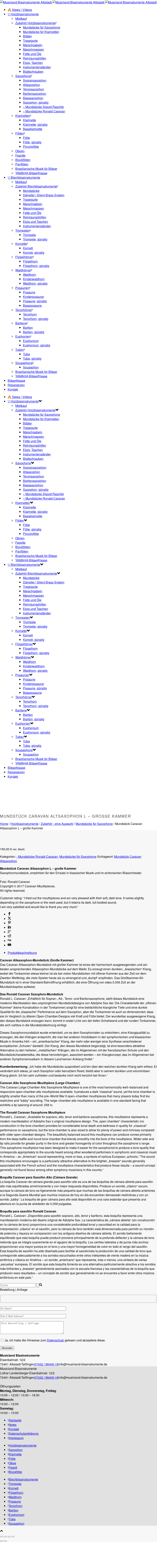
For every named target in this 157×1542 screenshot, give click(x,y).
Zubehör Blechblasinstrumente (36, 186)
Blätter (27, 36)
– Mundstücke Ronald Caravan (44, 111)
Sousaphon (31, 367)
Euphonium (31, 341)
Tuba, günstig (32, 358)
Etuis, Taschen (33, 62)
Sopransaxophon (34, 80)
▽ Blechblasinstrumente (24, 177)
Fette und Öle (32, 54)
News (12, 1424)
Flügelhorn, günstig (36, 266)
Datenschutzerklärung (23, 1433)
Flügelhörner (24, 257)
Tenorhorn (30, 314)
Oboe (12, 1463)
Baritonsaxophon (34, 93)
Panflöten (21, 164)
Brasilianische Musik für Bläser (36, 168)
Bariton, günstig (33, 332)
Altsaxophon (31, 85)
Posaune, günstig (35, 301)
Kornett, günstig (33, 252)
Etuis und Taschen (35, 221)
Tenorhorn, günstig (35, 318)
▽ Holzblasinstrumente (23, 14)
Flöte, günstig (32, 142)
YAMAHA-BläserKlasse (31, 173)
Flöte (26, 138)
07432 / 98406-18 (46, 1364)
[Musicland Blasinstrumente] (78, 2)
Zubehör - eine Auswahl (57, 823)
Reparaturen (16, 385)
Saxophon (16, 1450)
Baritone (21, 323)
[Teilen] (9, 1536)
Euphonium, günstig (36, 345)
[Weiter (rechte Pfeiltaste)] (5, 1541)
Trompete (29, 235)
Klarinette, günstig (35, 124)
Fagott (13, 1467)
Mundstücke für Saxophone (41, 27)
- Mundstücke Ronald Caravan (37, 856)
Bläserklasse (16, 380)
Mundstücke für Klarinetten (41, 32)
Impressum (16, 1438)
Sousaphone (24, 363)
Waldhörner (23, 270)
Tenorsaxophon (33, 89)
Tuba (26, 354)
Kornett (28, 248)
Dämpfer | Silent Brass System (43, 195)
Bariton (28, 327)
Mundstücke (31, 190)
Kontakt (13, 389)
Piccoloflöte (31, 146)
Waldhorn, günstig (35, 283)
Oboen (20, 151)
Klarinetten (22, 115)
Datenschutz (55, 1340)
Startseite (15, 1420)
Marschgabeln (32, 45)
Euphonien (22, 336)
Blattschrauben (33, 71)
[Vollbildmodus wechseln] (5, 1536)
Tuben (19, 349)
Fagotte (20, 155)
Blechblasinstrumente (23, 1479)
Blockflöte (15, 1472)
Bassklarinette (32, 129)
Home (4, 823)
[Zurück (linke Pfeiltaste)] (1, 1541)
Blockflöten (22, 160)
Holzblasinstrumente (24, 823)
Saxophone (23, 76)
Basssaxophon (33, 98)
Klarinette (29, 120)
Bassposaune (32, 305)
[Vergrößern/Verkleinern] (1, 1536)
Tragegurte (30, 40)
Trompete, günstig (35, 239)
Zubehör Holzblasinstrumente (35, 23)
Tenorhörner (23, 310)
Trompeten (22, 230)
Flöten (19, 133)
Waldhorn (29, 274)
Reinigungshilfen (34, 58)
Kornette (21, 243)
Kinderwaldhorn (34, 279)
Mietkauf (21, 18)
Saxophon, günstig (35, 102)
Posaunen (22, 288)
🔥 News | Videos (20, 9)
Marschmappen (33, 49)
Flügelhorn (30, 261)
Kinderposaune (33, 296)
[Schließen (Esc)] (13, 1536)
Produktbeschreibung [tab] (22, 952)
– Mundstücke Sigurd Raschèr (43, 107)
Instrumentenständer (37, 67)
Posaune (29, 292)
